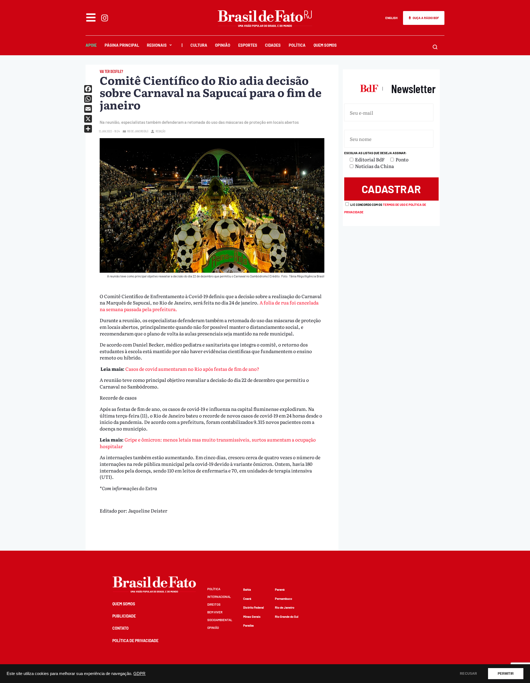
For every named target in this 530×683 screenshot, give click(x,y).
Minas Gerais (252, 616)
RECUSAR (468, 674)
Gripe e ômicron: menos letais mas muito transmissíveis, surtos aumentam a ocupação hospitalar (208, 443)
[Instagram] (104, 18)
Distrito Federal (253, 607)
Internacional (219, 596)
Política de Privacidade (135, 640)
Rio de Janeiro (284, 607)
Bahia (247, 589)
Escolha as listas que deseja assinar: (375, 153)
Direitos (214, 604)
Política (297, 45)
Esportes (247, 45)
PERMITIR (506, 674)
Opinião (222, 45)
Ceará (247, 598)
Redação (160, 131)
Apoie (91, 45)
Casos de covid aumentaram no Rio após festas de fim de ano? (192, 368)
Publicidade (124, 616)
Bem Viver (214, 612)
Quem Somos (325, 45)
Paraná (280, 589)
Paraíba (248, 625)
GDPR (139, 673)
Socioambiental (219, 620)
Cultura (198, 45)
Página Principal (122, 45)
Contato (120, 628)
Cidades (273, 45)
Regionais (157, 45)
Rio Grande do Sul (286, 616)
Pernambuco (283, 598)
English (391, 18)
